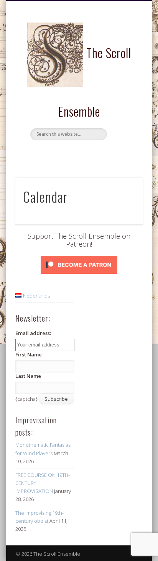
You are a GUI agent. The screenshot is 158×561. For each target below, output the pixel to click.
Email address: (33, 333)
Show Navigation (124, 68)
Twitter (78, 153)
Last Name (28, 375)
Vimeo (93, 153)
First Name (28, 354)
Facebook (62, 153)
